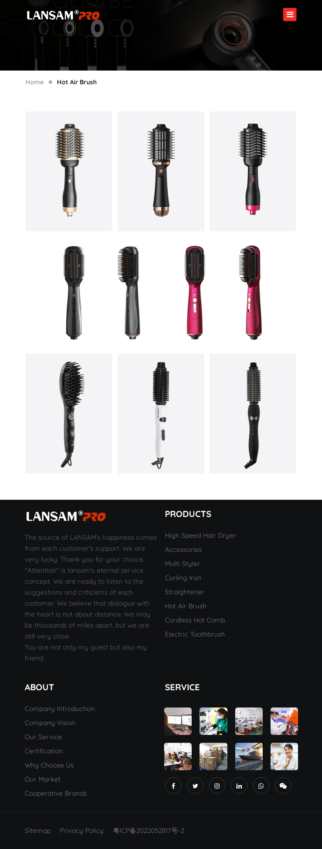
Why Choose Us (49, 765)
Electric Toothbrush (195, 634)
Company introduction (60, 708)
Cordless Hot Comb (195, 620)
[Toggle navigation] (289, 14)
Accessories (183, 549)
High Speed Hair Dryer (200, 535)
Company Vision (50, 722)
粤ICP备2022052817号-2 (148, 830)
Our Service (43, 737)
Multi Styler (182, 563)
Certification (44, 751)
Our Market (42, 779)
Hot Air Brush (186, 606)
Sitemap (38, 830)
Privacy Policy (82, 830)
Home (35, 82)
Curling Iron (183, 577)
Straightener (185, 592)
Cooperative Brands (56, 793)
